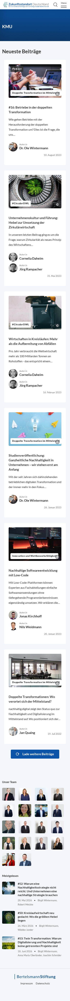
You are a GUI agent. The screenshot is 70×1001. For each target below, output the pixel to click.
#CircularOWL (20, 203)
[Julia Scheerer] (8, 843)
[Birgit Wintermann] (8, 859)
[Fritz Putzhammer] (57, 827)
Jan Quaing (27, 733)
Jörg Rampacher (30, 269)
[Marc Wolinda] (24, 859)
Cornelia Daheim (31, 258)
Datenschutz (43, 983)
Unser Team (9, 782)
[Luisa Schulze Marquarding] (57, 843)
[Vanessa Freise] (41, 794)
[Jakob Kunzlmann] (41, 810)
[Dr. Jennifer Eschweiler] (24, 794)
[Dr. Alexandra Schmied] (24, 843)
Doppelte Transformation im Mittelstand (36, 93)
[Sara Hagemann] (8, 810)
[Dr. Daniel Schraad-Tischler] (41, 843)
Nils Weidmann (30, 627)
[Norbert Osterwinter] (8, 827)
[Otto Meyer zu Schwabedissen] (57, 810)
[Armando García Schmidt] (57, 794)
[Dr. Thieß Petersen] (24, 827)
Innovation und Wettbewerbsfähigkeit (34, 556)
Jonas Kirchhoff (30, 616)
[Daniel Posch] (41, 827)
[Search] (55, 4)
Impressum (26, 983)
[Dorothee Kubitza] (24, 810)
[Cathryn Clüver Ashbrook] (8, 794)
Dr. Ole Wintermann (33, 148)
